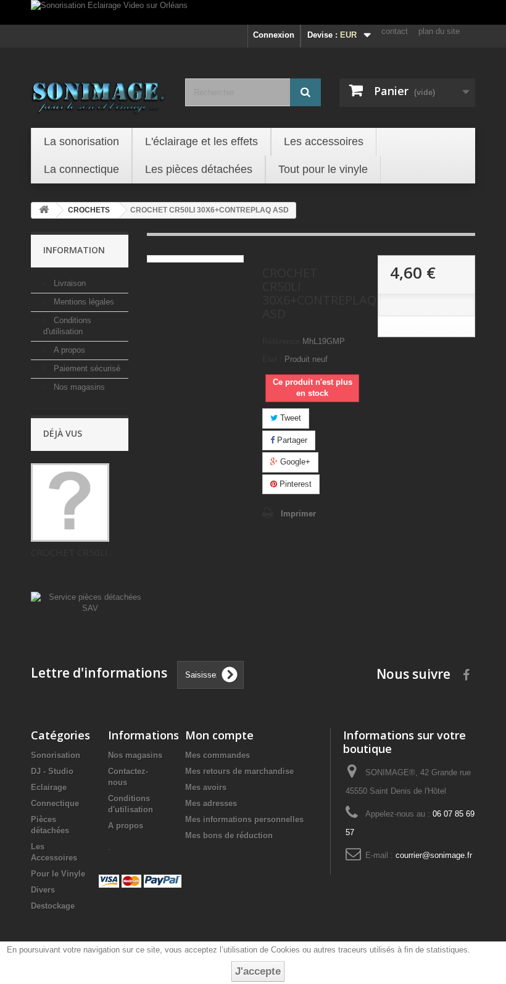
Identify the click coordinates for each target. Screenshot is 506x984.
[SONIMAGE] (99, 94)
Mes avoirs (205, 787)
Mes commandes (217, 755)
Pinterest (294, 484)
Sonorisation (55, 755)
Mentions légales (82, 301)
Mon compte (219, 735)
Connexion (273, 35)
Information (74, 250)
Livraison (68, 283)
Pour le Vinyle (58, 873)
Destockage (53, 905)
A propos (68, 350)
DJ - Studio (52, 771)
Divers (43, 889)
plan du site (439, 31)
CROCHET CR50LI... (72, 552)
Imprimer (298, 513)
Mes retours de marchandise (239, 771)
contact (394, 31)
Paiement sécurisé (85, 368)
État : (272, 359)
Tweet (289, 418)
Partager (291, 440)
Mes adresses (211, 803)
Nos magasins (78, 387)
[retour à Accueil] (44, 210)
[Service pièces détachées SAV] (90, 602)
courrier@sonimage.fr (434, 855)
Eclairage (49, 787)
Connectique (55, 803)
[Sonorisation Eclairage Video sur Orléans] (253, 12)
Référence (281, 341)
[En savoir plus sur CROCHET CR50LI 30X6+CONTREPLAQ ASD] (70, 502)
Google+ (294, 461)
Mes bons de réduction (229, 835)
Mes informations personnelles (244, 819)
